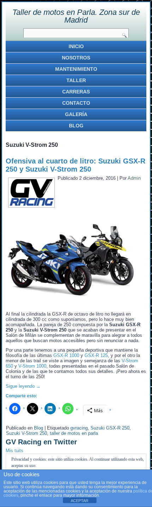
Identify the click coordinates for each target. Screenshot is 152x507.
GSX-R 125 (96, 355)
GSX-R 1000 (66, 355)
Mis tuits (14, 450)
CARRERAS (76, 91)
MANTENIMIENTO (76, 69)
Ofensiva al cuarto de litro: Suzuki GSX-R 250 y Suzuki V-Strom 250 (75, 165)
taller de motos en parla (74, 433)
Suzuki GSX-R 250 (109, 428)
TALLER (76, 80)
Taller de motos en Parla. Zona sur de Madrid (76, 16)
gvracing (79, 428)
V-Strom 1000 (32, 366)
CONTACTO (76, 103)
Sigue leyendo (23, 386)
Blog (38, 428)
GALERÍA (76, 114)
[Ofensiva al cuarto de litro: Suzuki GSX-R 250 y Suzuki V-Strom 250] (31, 204)
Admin (134, 178)
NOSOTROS (76, 58)
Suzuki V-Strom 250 (26, 433)
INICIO (76, 46)
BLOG (76, 125)
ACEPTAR (79, 501)
